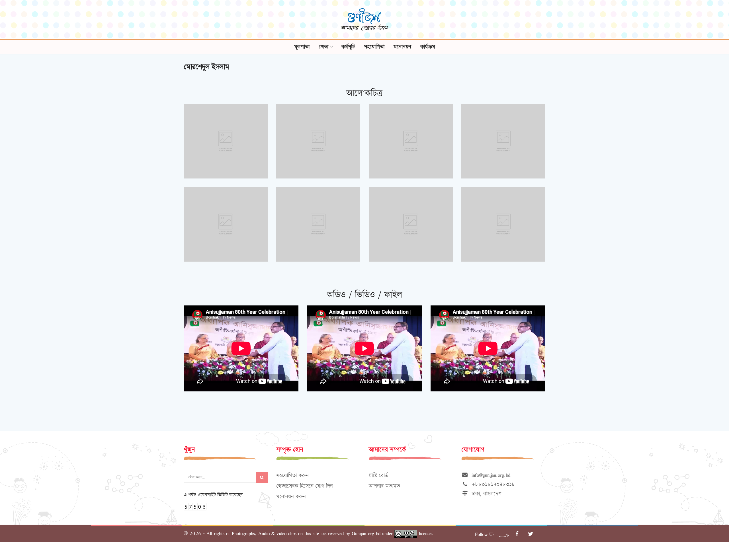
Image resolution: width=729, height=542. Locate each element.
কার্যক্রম (427, 47)
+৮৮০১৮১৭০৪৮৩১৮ (491, 484)
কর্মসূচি (348, 47)
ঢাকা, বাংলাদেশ (484, 494)
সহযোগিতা (374, 47)
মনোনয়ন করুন (291, 496)
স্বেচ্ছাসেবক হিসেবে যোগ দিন (304, 486)
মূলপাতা (302, 47)
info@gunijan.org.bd (489, 475)
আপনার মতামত (384, 486)
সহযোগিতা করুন (292, 475)
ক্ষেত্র (323, 47)
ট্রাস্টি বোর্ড (378, 475)
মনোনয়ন (402, 47)
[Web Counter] (195, 506)
